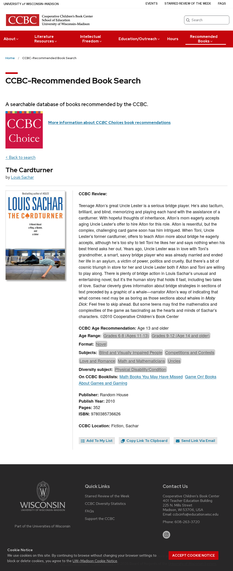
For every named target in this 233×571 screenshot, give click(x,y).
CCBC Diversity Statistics (105, 503)
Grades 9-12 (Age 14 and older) (181, 335)
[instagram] (166, 535)
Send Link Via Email (197, 440)
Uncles (174, 361)
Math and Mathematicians (141, 361)
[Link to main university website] (42, 511)
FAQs (222, 3)
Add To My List (99, 440)
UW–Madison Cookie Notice (95, 560)
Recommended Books (204, 39)
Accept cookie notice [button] (193, 555)
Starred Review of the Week (188, 3)
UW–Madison (31, 4)
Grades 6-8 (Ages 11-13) (126, 335)
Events (152, 3)
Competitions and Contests (189, 352)
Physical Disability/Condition (140, 369)
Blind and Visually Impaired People (130, 352)
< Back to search (20, 157)
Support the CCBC (100, 518)
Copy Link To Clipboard (146, 440)
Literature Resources (44, 39)
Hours (172, 39)
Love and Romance (97, 361)
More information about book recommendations (109, 122)
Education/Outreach (138, 39)
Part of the (42, 526)
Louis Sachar (22, 177)
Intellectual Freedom (90, 39)
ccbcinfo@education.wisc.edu (195, 514)
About (9, 39)
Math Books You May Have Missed (151, 376)
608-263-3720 (187, 522)
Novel (101, 344)
